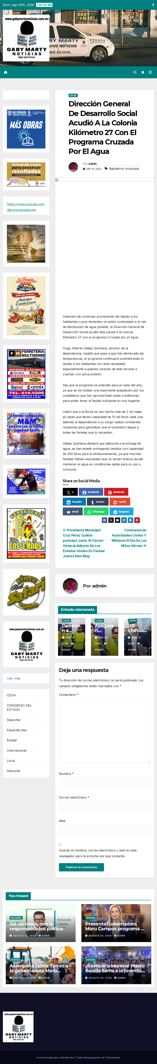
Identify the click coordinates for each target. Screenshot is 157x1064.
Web (62, 821)
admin (92, 163)
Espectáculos (17, 730)
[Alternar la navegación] (150, 72)
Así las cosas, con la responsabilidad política (36, 926)
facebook (93, 491)
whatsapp (98, 511)
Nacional (13, 771)
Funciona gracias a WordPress (55, 1057)
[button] (135, 72)
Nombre (66, 774)
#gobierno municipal (124, 168)
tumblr (100, 501)
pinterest (118, 491)
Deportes (14, 720)
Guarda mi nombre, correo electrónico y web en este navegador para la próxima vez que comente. (98, 853)
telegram (124, 511)
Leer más (13, 678)
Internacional (17, 750)
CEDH (11, 695)
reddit (122, 501)
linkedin (77, 501)
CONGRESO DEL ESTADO (19, 707)
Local (11, 761)
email (75, 511)
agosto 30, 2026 (25, 935)
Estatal (12, 740)
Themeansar (113, 1057)
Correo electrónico (74, 797)
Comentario (68, 695)
